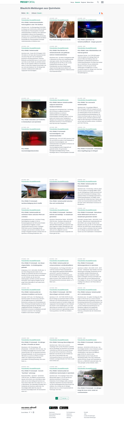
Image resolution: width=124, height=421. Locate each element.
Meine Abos (90, 2)
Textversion (69, 415)
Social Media (52, 417)
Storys (72, 2)
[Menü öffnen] (102, 2)
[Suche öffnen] (98, 2)
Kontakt (86, 412)
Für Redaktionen (71, 412)
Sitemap (69, 417)
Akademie (69, 414)
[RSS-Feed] (102, 13)
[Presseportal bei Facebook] (29, 412)
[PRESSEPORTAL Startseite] (27, 2)
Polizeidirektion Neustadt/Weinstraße (30, 20)
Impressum (52, 412)
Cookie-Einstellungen (89, 415)
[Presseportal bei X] (31, 412)
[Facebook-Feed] (99, 13)
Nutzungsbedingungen (55, 414)
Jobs (85, 414)
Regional (83, 2)
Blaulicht (77, 2)
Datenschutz (52, 415)
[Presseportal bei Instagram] (33, 412)
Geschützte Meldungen (90, 417)
